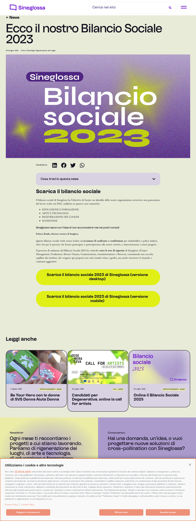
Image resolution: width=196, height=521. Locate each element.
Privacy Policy (11, 504)
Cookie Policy (27, 504)
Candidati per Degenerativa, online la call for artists (97, 400)
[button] (190, 464)
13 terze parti (23, 471)
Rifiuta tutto (121, 512)
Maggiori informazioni (28, 512)
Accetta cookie (168, 512)
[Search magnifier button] (170, 7)
